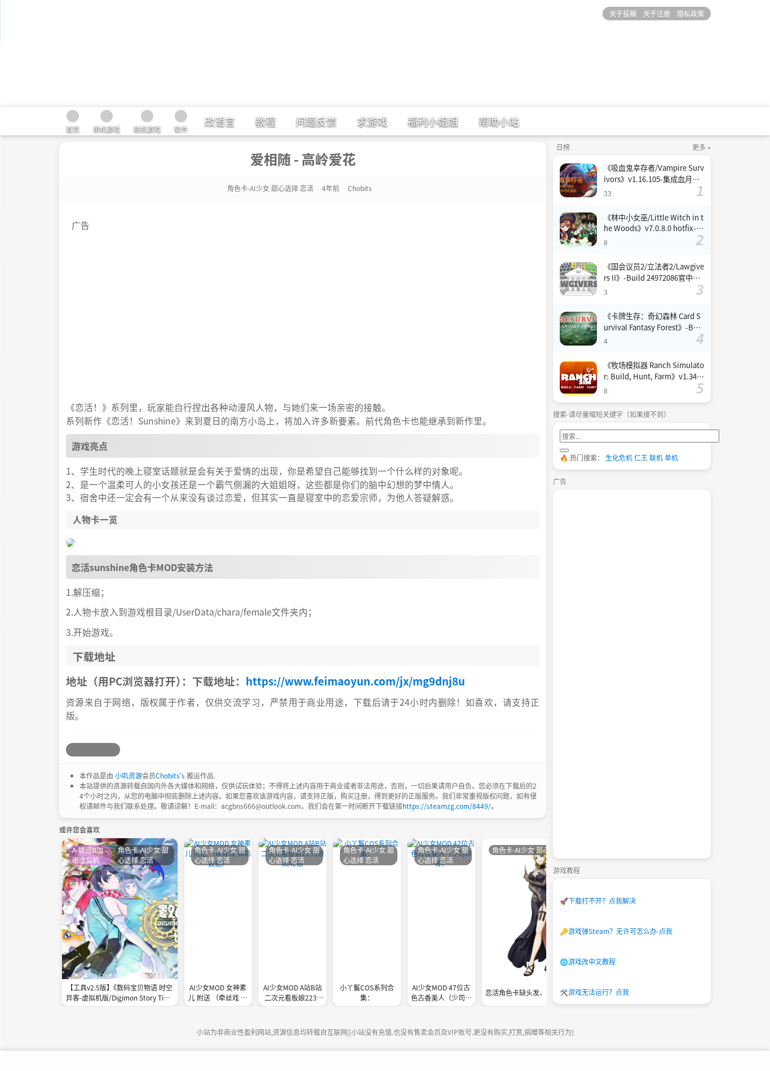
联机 (656, 457)
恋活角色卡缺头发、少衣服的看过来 (539, 992)
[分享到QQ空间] (86, 749)
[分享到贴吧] (113, 749)
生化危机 (618, 457)
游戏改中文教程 (588, 961)
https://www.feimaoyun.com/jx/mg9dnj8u (355, 680)
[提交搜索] (564, 450)
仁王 (641, 457)
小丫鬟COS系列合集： (367, 992)
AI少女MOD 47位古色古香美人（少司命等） (441, 993)
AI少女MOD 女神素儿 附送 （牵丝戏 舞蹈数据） (217, 993)
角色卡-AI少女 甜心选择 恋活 (270, 188)
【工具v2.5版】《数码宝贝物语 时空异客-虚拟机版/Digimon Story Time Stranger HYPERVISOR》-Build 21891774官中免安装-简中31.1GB (120, 993)
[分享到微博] (72, 749)
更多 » (701, 147)
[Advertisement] (303, 311)
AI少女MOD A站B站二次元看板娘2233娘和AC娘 (292, 993)
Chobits (168, 775)
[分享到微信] (100, 749)
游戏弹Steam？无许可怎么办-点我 (616, 931)
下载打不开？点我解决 (598, 900)
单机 (671, 457)
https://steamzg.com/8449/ (446, 806)
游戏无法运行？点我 (594, 992)
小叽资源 (128, 775)
